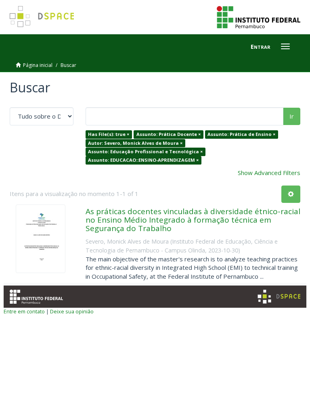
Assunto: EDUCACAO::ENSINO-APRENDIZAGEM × (143, 160)
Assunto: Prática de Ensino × (241, 134)
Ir (291, 116)
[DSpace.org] (279, 297)
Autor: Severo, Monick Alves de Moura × (135, 143)
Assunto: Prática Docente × (168, 134)
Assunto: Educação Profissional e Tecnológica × (145, 151)
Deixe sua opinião (72, 311)
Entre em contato (24, 311)
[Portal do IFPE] (258, 17)
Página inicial (37, 65)
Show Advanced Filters (269, 173)
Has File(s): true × (108, 134)
